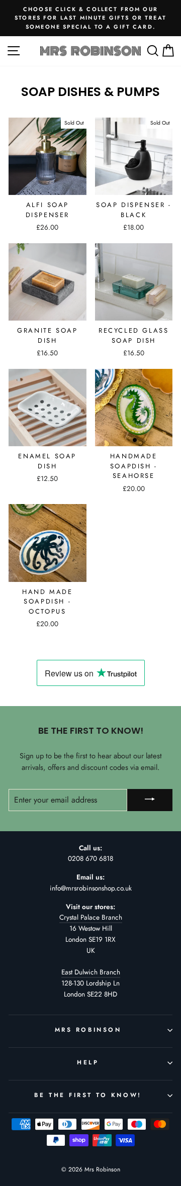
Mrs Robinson (88, 1029)
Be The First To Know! (87, 1095)
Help (88, 1062)
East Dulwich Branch (90, 972)
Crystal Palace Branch (90, 917)
